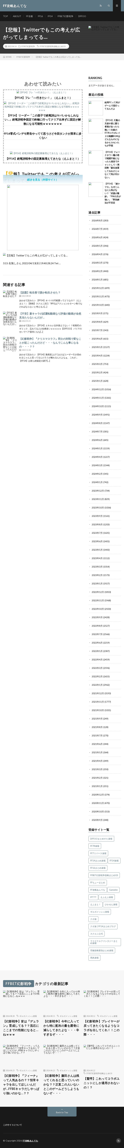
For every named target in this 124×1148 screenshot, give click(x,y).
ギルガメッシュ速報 (99, 911)
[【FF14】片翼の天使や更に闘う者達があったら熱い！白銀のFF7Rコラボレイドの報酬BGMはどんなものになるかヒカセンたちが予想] (95, 126)
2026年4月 (97, 254)
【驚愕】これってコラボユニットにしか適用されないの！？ (101, 1083)
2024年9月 (97, 414)
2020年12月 (98, 794)
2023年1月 (97, 583)
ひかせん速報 (111, 904)
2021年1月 (97, 786)
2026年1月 (97, 279)
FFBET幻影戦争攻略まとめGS (53, 46)
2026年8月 (97, 220)
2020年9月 (97, 820)
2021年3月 (97, 769)
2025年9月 (97, 313)
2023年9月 (97, 516)
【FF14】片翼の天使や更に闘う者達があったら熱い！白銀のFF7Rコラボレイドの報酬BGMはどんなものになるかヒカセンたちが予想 (112, 133)
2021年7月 (97, 735)
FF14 (50, 16)
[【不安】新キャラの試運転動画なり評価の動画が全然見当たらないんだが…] (10, 319)
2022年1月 (97, 684)
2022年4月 (97, 659)
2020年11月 (98, 803)
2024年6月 (97, 440)
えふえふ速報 (106, 897)
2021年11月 (98, 701)
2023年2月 (97, 575)
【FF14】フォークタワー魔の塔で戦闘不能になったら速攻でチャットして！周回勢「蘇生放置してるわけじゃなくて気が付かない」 (112, 165)
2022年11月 (98, 600)
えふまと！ (95, 904)
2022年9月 (97, 617)
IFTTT (93, 897)
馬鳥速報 (94, 957)
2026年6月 (97, 237)
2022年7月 (97, 634)
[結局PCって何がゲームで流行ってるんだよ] (95, 108)
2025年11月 (98, 296)
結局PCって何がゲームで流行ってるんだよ (112, 105)
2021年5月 (97, 752)
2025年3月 (97, 364)
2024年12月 (98, 389)
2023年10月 (98, 507)
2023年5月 (97, 549)
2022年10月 (98, 608)
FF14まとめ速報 (98, 860)
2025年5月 (97, 347)
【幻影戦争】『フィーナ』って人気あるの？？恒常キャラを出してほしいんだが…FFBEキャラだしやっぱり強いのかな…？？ (21, 1084)
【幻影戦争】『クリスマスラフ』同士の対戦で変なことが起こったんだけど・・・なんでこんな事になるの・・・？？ (50, 342)
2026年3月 (97, 262)
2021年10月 (98, 710)
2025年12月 (98, 288)
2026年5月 (97, 245)
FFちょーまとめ (97, 882)
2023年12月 (98, 490)
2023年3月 (97, 566)
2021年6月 (97, 744)
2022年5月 (97, 651)
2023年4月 (97, 558)
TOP (5, 16)
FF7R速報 (94, 846)
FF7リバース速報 (98, 853)
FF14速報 (114, 860)
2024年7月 (97, 431)
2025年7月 (97, 330)
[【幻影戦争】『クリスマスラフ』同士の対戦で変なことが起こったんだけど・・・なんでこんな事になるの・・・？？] (10, 344)
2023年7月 (97, 532)
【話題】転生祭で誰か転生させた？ (40, 292)
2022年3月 (97, 668)
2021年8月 (97, 727)
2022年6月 (97, 642)
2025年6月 (97, 338)
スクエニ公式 (96, 933)
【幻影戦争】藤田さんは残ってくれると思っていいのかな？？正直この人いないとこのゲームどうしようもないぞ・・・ (61, 1084)
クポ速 (93, 919)
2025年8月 (97, 321)
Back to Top (62, 1112)
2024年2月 (97, 473)
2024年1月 (97, 482)
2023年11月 (98, 499)
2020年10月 (98, 811)
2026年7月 (97, 228)
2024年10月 (98, 406)
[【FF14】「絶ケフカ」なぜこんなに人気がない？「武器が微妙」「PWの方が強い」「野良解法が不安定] (95, 189)
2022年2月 (97, 676)
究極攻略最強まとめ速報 (101, 950)
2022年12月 (98, 592)
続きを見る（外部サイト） (42, 179)
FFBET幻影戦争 (65, 16)
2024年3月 (97, 465)
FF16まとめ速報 (98, 868)
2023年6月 (97, 541)
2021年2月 (97, 777)
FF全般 (29, 16)
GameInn (113, 890)
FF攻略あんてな (97, 890)
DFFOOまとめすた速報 (101, 838)
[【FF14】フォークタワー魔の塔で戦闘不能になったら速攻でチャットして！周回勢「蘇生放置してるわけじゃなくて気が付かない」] (95, 158)
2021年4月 (97, 760)
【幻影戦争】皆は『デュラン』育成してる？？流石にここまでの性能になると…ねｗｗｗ (21, 1027)
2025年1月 (97, 380)
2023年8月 (97, 524)
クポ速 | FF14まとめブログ (103, 926)
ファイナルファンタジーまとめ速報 (104, 942)
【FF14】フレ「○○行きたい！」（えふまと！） (42, 97)
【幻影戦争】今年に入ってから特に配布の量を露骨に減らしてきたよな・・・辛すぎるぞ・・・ (61, 1027)
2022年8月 (97, 625)
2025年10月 (98, 304)
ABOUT (17, 16)
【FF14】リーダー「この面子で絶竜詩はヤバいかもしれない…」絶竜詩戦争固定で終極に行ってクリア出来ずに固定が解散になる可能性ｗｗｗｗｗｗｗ (43, 119)
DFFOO (82, 16)
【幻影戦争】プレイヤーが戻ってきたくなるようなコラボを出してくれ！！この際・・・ (101, 1027)
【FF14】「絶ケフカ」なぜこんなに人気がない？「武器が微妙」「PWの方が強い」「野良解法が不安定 (113, 193)
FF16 (40, 16)
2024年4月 (97, 456)
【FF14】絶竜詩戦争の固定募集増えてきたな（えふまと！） (42, 158)
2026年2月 (97, 271)
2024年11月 (98, 397)
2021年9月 (97, 718)
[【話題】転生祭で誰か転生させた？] (10, 297)
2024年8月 (97, 423)
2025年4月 (97, 355)
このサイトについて (12, 1124)
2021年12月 (98, 693)
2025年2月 (97, 372)
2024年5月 (97, 448)
